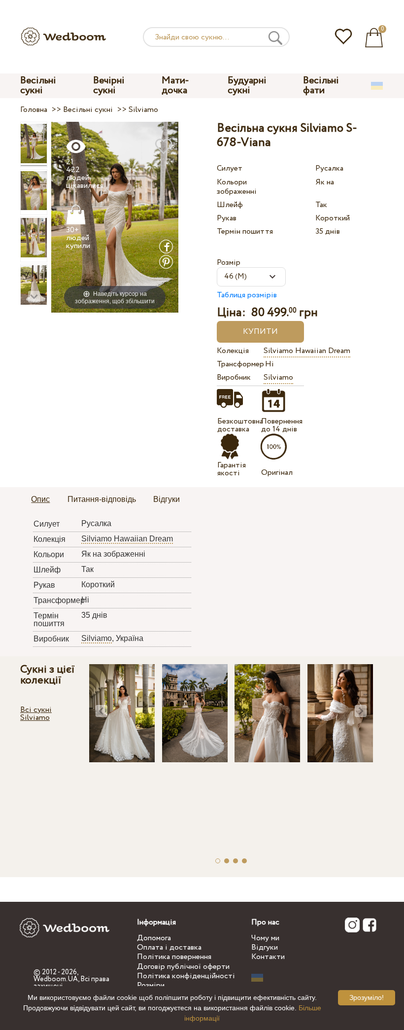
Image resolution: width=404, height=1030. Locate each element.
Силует (229, 168)
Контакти (268, 956)
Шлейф (230, 205)
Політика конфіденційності (186, 976)
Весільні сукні (38, 85)
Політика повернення (174, 956)
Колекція (233, 350)
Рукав (226, 218)
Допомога (154, 938)
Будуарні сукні (247, 85)
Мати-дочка (175, 85)
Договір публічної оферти (183, 966)
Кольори (232, 182)
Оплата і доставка (169, 947)
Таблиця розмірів (247, 295)
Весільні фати (321, 85)
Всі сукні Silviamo (36, 713)
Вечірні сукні (109, 85)
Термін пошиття (245, 231)
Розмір (228, 262)
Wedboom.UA (56, 979)
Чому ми (265, 938)
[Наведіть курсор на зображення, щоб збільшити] (114, 216)
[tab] (40, 500)
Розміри (151, 985)
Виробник (234, 377)
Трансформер (239, 364)
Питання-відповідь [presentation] (101, 499)
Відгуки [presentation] (166, 499)
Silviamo (278, 377)
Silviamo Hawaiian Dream (307, 350)
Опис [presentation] (40, 499)
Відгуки (264, 947)
